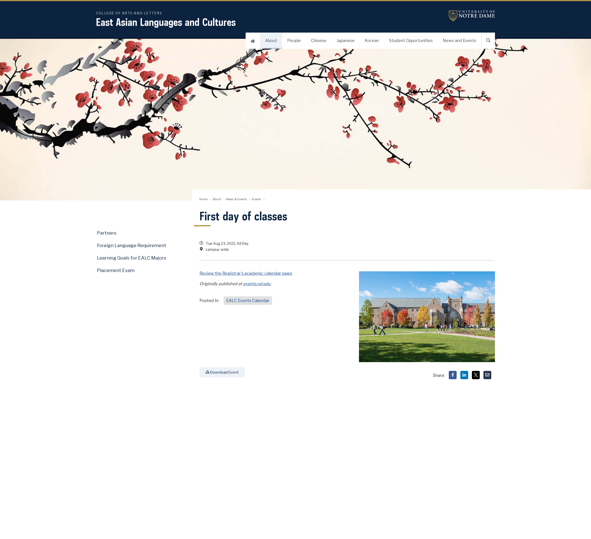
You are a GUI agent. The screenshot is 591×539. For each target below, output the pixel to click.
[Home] (253, 41)
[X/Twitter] (476, 375)
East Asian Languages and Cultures (166, 22)
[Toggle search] (488, 41)
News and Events (459, 40)
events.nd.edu (256, 283)
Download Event (224, 372)
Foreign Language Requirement (131, 245)
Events (256, 199)
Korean (372, 40)
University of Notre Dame (472, 15)
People (294, 40)
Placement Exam (116, 270)
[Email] (487, 375)
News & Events (236, 199)
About (271, 40)
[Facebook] (453, 375)
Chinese (318, 40)
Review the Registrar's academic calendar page (245, 273)
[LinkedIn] (464, 375)
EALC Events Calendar (247, 300)
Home (203, 199)
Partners (107, 233)
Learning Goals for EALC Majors (131, 258)
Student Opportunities (411, 40)
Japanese (346, 40)
